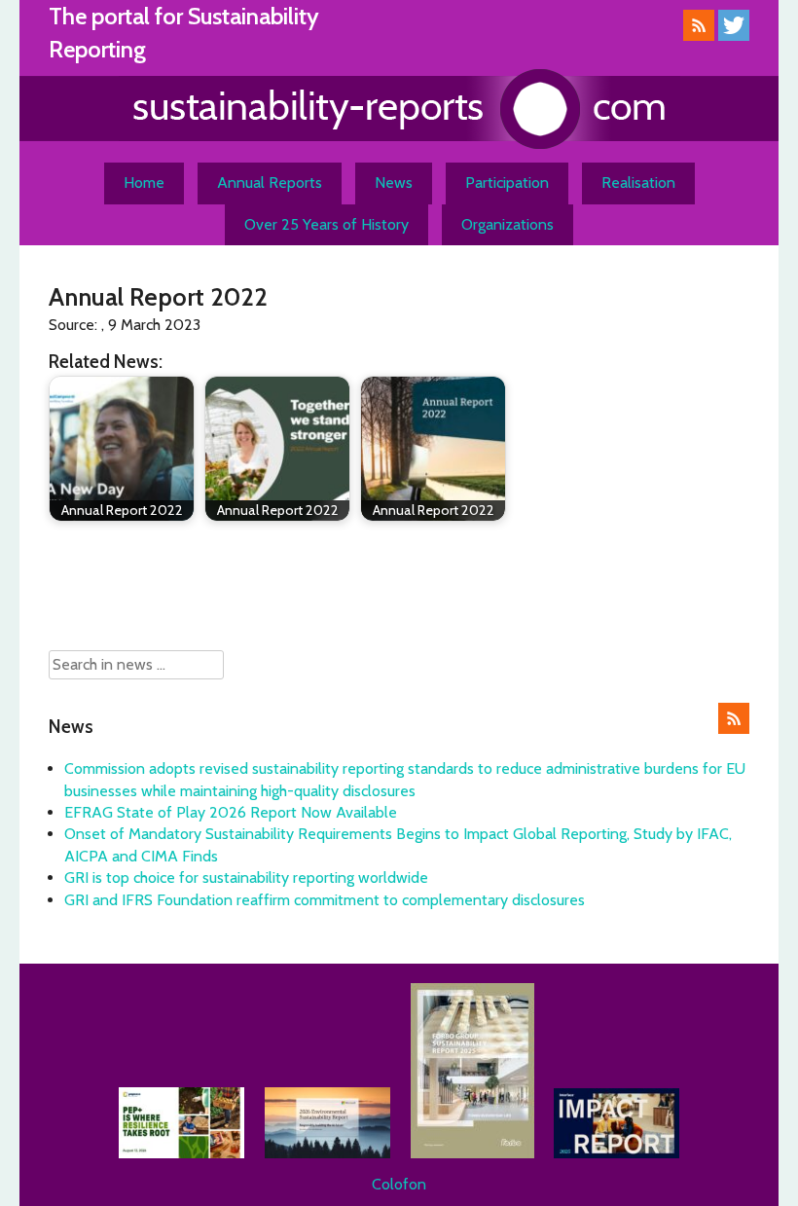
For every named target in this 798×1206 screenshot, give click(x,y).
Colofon (399, 1184)
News (394, 182)
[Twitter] (733, 35)
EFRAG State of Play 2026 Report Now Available (230, 812)
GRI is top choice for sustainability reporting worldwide (246, 877)
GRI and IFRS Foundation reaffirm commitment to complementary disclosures (324, 900)
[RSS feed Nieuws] (733, 728)
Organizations (507, 224)
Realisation (638, 182)
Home (144, 182)
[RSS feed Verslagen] (698, 35)
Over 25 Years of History (326, 224)
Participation (507, 182)
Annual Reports (269, 182)
